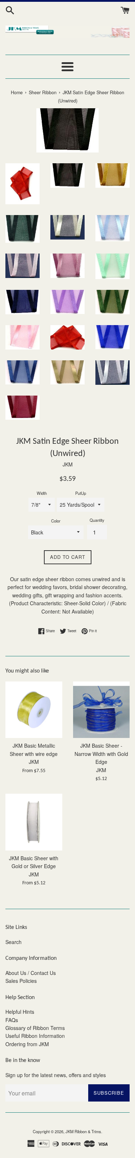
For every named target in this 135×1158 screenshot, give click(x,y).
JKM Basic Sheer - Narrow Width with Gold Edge (101, 753)
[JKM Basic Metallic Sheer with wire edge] (33, 709)
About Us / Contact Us (30, 972)
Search (13, 941)
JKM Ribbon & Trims (83, 1131)
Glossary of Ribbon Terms (35, 1027)
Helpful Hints (19, 1011)
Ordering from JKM (27, 1044)
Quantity (97, 520)
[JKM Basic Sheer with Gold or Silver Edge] (33, 822)
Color (55, 521)
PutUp (80, 493)
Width (42, 493)
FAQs (11, 1019)
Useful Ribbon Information (35, 1035)
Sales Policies (21, 980)
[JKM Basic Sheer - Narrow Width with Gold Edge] (101, 709)
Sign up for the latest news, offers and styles (55, 1075)
